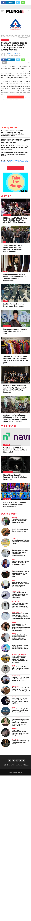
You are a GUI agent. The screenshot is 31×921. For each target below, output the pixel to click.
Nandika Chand (13, 53)
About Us (6, 764)
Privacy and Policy (9, 765)
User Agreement (22, 764)
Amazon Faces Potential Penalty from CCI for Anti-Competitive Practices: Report (14, 154)
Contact (13, 764)
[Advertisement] (15, 847)
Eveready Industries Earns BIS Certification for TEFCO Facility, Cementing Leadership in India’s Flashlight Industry (12, 133)
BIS (12, 160)
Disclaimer (19, 765)
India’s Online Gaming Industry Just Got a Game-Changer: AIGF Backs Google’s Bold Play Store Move (15, 140)
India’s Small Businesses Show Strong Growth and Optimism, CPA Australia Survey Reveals (14, 147)
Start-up (13, 163)
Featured (3, 161)
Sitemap (26, 765)
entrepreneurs (24, 160)
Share (11, 2)
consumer (16, 160)
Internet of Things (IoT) (13, 161)
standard (7, 163)
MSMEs (22, 161)
